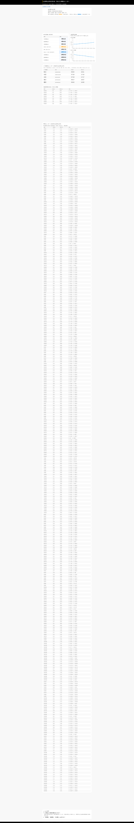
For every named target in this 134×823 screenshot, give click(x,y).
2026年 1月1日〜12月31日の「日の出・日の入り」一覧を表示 (56, 125)
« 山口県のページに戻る (46, 6)
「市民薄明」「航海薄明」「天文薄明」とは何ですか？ (54, 817)
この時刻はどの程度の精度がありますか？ (52, 812)
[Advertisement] (67, 24)
